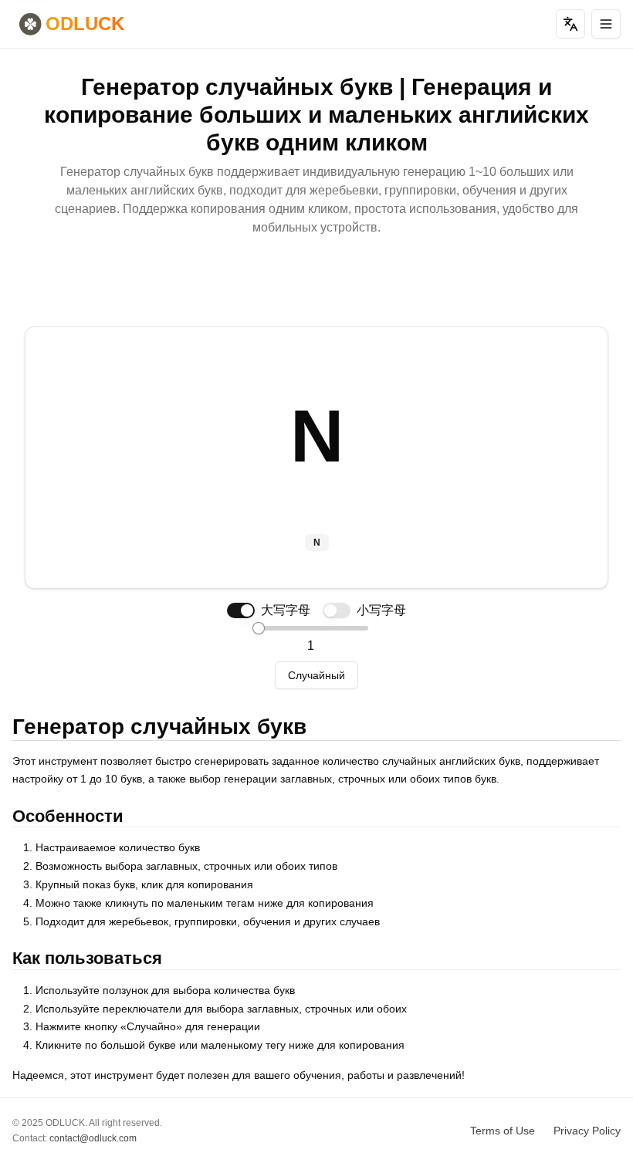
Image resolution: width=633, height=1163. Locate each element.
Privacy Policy (587, 1130)
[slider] (258, 628)
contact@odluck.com (93, 1138)
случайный (316, 675)
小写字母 (381, 610)
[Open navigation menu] (606, 24)
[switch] (241, 610)
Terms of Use (502, 1130)
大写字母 (285, 610)
